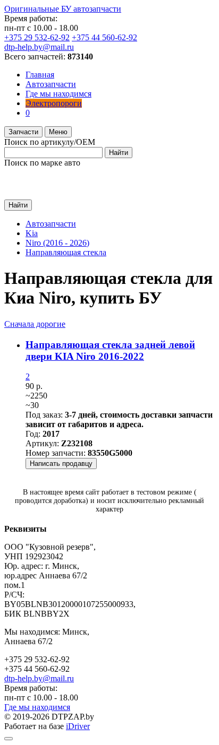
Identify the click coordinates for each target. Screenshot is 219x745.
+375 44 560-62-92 (104, 37)
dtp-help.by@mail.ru (39, 46)
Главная (40, 74)
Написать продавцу (61, 463)
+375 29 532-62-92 (37, 37)
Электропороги (54, 103)
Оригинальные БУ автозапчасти (62, 8)
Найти (118, 153)
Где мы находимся (58, 93)
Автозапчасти (51, 84)
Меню (58, 132)
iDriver (78, 726)
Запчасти (23, 132)
